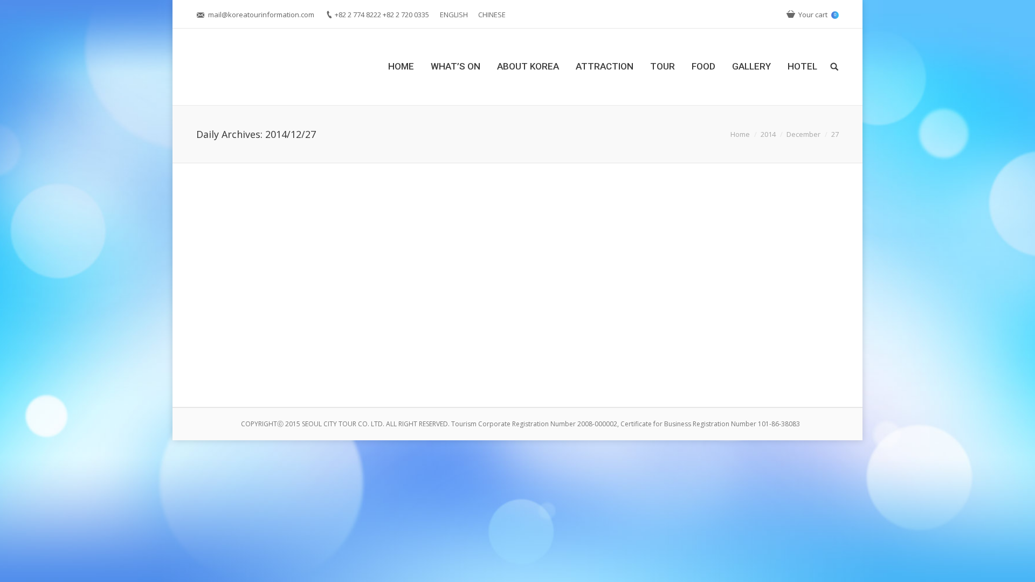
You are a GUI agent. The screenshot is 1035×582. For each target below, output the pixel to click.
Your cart (817, 14)
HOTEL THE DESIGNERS (264, 348)
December (803, 134)
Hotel (325, 363)
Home (740, 134)
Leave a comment (281, 363)
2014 (768, 134)
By (352, 363)
